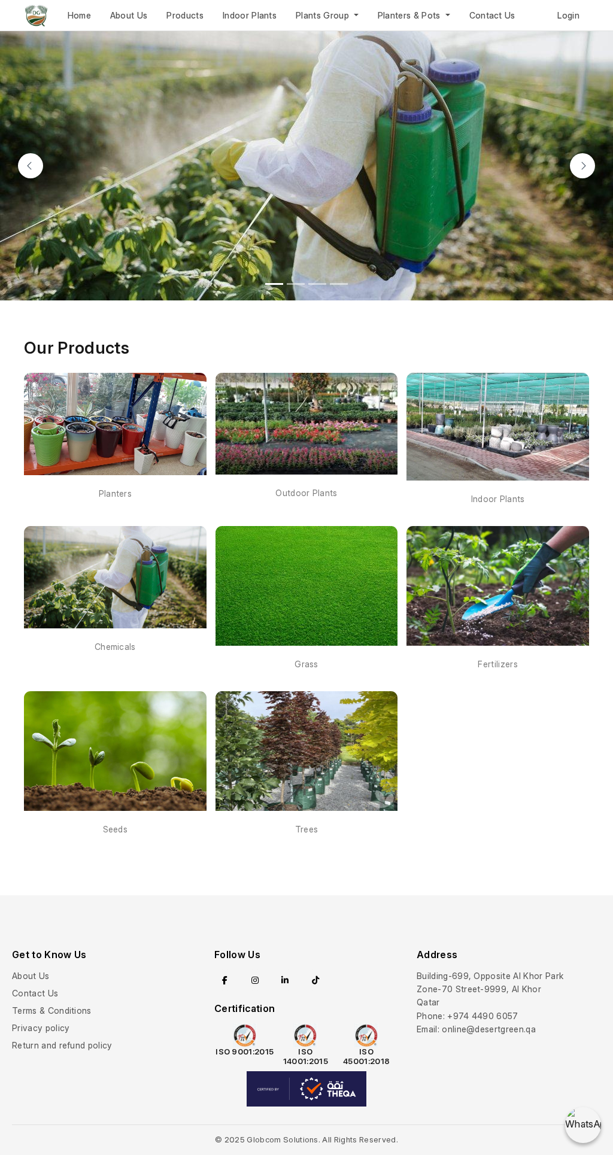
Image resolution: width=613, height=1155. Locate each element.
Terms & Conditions (52, 1010)
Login (568, 15)
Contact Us (492, 15)
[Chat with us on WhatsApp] (583, 1125)
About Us (129, 15)
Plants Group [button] (323, 15)
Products (185, 15)
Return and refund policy (62, 1045)
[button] (30, 165)
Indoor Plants (250, 15)
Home (79, 15)
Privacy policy (40, 1028)
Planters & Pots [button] (410, 15)
